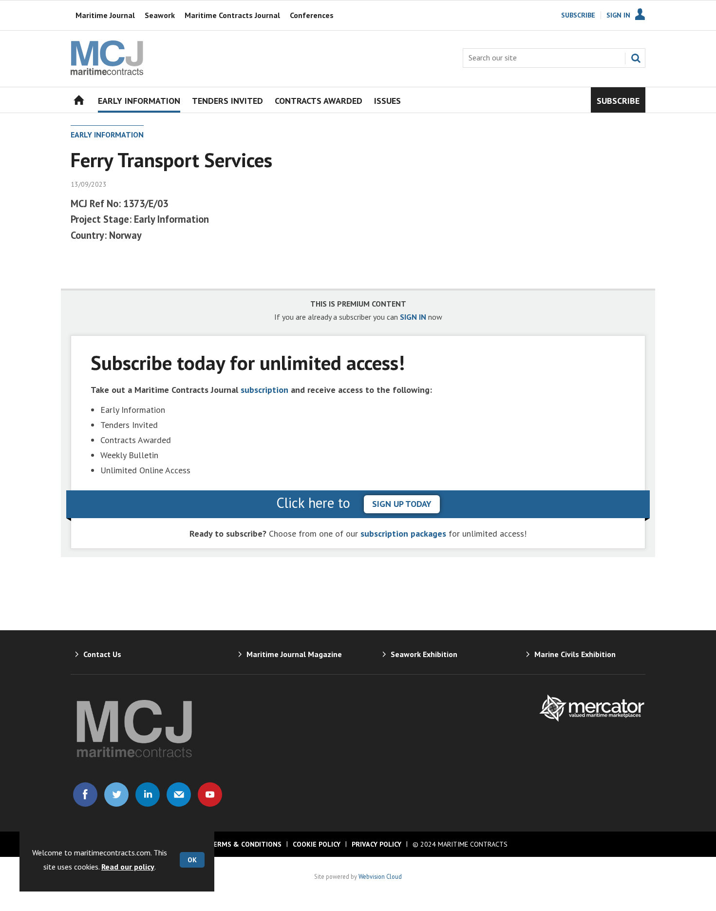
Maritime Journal (105, 15)
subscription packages (403, 533)
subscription (264, 389)
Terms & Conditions (245, 844)
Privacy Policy (376, 844)
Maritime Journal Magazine (294, 654)
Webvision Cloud (380, 876)
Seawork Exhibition (424, 654)
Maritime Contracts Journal (232, 15)
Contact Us (102, 654)
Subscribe (578, 15)
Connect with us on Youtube (210, 794)
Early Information (107, 134)
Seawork (160, 15)
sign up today (402, 503)
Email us (178, 794)
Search (635, 58)
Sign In (618, 15)
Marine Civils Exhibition (575, 654)
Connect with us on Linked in (147, 794)
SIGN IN (413, 317)
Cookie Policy (316, 844)
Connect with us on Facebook (85, 794)
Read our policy (127, 867)
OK (192, 859)
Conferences (312, 15)
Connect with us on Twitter (116, 794)
